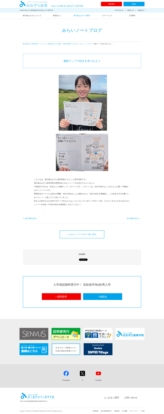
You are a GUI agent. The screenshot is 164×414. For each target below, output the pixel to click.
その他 (142, 411)
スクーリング (107, 15)
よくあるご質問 (111, 397)
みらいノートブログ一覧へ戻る (83, 234)
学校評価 (116, 411)
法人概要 (124, 411)
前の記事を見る (31, 218)
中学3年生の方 (119, 10)
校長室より (57, 15)
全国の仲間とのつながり (70, 44)
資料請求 (111, 4)
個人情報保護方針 (106, 411)
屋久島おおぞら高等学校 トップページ (34, 44)
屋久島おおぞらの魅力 (82, 15)
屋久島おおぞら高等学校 (51, 4)
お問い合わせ (131, 397)
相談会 (134, 4)
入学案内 (132, 15)
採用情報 (95, 411)
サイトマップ (134, 411)
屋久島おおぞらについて (32, 15)
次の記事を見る (132, 218)
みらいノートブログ (86, 44)
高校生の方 (130, 10)
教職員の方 (141, 10)
